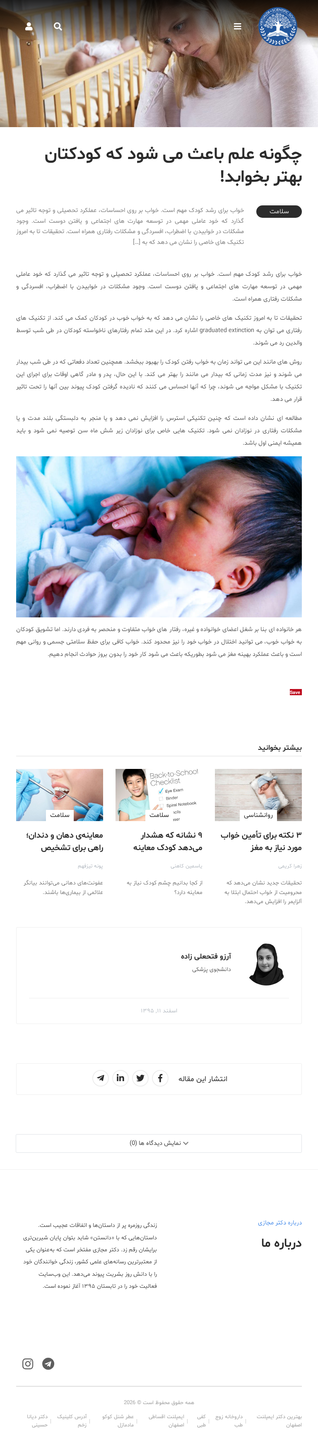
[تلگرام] (48, 1364)
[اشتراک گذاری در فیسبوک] (160, 1078)
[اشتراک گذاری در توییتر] (140, 1078)
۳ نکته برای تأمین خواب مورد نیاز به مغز (261, 842)
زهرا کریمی (290, 866)
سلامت (279, 211)
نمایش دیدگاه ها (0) (155, 1143)
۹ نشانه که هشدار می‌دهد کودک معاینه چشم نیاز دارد (167, 848)
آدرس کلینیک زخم (72, 1421)
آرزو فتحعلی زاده (206, 957)
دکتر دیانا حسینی (37, 1421)
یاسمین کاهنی (186, 866)
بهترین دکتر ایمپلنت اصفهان (279, 1421)
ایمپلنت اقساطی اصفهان (166, 1421)
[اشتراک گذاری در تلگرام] (100, 1078)
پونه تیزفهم (90, 866)
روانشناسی (258, 815)
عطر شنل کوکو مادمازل (118, 1421)
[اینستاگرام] (27, 1364)
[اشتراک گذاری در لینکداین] (120, 1078)
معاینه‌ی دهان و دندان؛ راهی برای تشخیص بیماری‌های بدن (64, 848)
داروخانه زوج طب (228, 1421)
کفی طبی (201, 1421)
